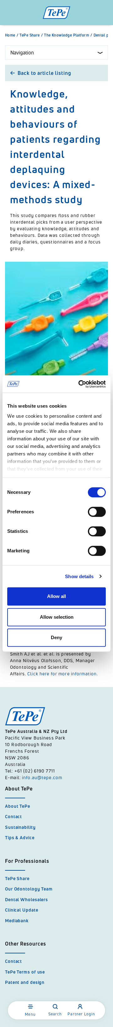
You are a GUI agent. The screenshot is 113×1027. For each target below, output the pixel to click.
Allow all (56, 596)
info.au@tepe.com (42, 777)
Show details (79, 576)
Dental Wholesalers (26, 899)
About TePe (17, 806)
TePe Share (31, 35)
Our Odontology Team (29, 889)
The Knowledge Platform (68, 35)
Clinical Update (21, 910)
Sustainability (20, 827)
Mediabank (17, 921)
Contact (13, 816)
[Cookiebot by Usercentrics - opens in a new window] (80, 384)
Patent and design (25, 982)
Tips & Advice (20, 837)
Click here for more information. (62, 674)
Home (11, 35)
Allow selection (56, 617)
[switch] (97, 512)
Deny (56, 637)
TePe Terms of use (25, 972)
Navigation (22, 52)
